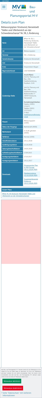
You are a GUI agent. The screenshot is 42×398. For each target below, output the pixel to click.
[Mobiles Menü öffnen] (4, 7)
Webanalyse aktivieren (12, 381)
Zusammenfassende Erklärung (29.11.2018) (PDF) (31, 181)
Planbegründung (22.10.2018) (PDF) (30, 174)
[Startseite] (19, 10)
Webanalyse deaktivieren (13, 388)
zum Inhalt (5, 1)
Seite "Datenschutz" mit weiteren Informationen (17, 394)
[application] (21, 232)
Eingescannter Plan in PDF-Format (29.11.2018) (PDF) (31, 167)
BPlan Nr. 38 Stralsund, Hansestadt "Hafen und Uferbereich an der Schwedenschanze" (18, 195)
